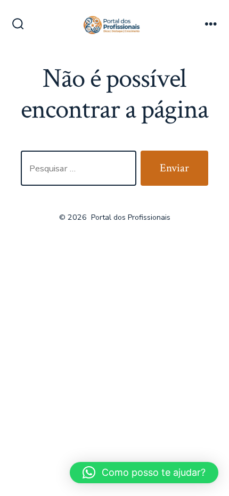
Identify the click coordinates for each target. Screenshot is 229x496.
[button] (144, 472)
